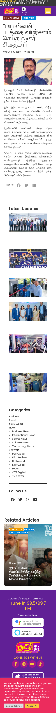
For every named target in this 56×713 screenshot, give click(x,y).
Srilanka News (20, 442)
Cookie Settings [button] (14, 705)
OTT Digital (19, 472)
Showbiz (29, 18)
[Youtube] (35, 499)
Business (14, 416)
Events (13, 420)
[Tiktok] (40, 664)
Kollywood (18, 465)
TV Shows (18, 476)
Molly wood (16, 424)
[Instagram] (27, 499)
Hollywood (18, 461)
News (12, 427)
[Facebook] (12, 499)
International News (23, 435)
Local (15, 468)
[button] (48, 11)
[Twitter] (20, 499)
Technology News (23, 446)
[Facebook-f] (15, 664)
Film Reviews (12, 18)
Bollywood (18, 453)
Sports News (19, 439)
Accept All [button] (32, 705)
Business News (21, 431)
